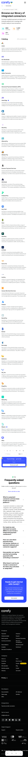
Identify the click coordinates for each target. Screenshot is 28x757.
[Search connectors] (16, 753)
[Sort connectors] (12, 753)
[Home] (2, 5)
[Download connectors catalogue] (20, 753)
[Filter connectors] (7, 753)
